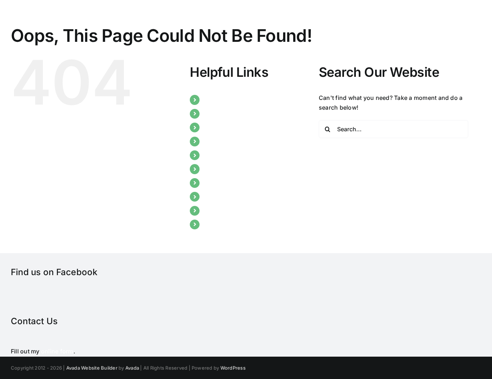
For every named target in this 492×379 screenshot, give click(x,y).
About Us (217, 113)
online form (57, 351)
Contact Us (219, 224)
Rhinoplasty (220, 127)
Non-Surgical (222, 155)
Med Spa (216, 168)
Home (212, 99)
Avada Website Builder (91, 368)
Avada (132, 368)
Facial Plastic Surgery (234, 141)
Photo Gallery (223, 182)
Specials (216, 196)
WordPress (233, 368)
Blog (210, 210)
